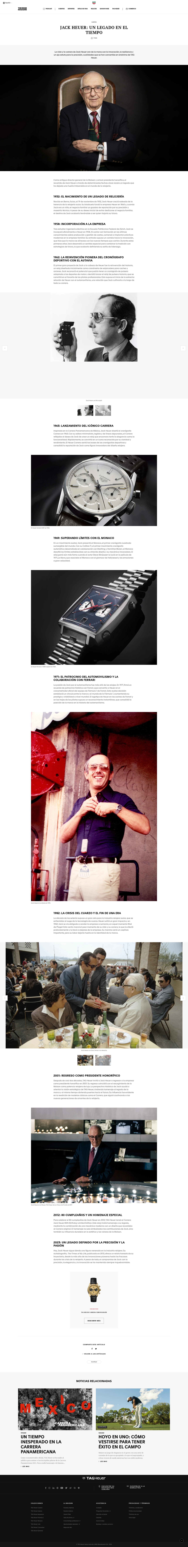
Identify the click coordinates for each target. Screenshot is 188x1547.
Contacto (99, 1508)
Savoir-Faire (67, 1514)
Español (7, 3)
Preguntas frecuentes (102, 1511)
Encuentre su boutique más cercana (108, 1487)
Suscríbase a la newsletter (137, 1487)
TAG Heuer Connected (37, 1527)
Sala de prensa (68, 1517)
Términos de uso (134, 1514)
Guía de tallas (100, 1521)
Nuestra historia (68, 1511)
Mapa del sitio (68, 1527)
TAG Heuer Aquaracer (37, 1514)
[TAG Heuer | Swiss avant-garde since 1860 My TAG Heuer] (94, 1479)
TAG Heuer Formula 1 (37, 1517)
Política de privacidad (135, 1511)
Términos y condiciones (136, 1508)
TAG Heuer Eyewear (37, 1530)
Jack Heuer (94, 1361)
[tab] (85, 410)
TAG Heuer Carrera (36, 1508)
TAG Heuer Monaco (37, 1521)
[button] (5, 348)
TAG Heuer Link (35, 1524)
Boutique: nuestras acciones (104, 1524)
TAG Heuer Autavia (36, 1511)
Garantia (98, 1517)
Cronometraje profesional (71, 1521)
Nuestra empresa (69, 1508)
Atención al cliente (101, 1514)
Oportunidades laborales (71, 1524)
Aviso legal (132, 1517)
